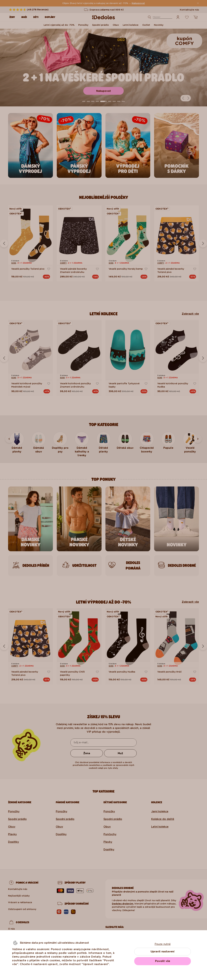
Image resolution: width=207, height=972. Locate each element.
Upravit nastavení (162, 951)
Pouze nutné (163, 944)
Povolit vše (162, 961)
